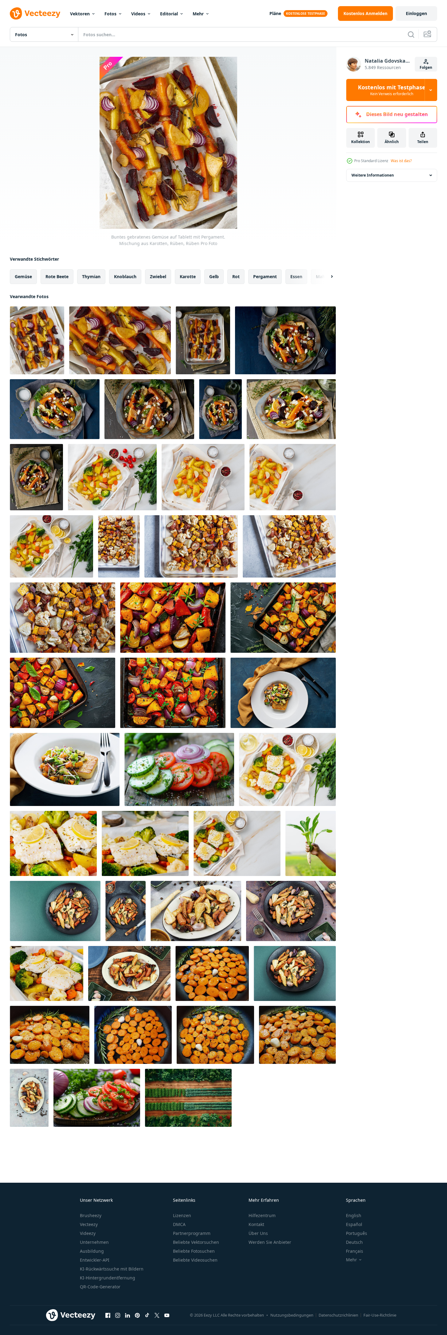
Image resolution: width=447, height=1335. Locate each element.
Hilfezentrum (262, 1215)
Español (354, 1224)
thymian (91, 276)
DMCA (179, 1224)
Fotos (110, 14)
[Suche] (411, 34)
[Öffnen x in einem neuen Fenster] (157, 1315)
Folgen (426, 67)
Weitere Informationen (372, 175)
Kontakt (256, 1224)
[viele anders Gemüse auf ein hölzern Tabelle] (179, 769)
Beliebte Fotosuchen (194, 1251)
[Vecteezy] (35, 13)
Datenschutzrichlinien (338, 1315)
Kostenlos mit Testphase (391, 90)
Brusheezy (90, 1215)
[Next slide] (326, 276)
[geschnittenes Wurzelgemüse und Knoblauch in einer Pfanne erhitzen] (212, 973)
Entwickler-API (94, 1260)
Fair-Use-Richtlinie (379, 1315)
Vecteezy (89, 1224)
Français (354, 1251)
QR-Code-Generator (100, 1287)
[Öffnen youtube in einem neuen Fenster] (166, 1315)
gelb (214, 276)
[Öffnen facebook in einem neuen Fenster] (107, 1315)
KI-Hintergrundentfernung (107, 1278)
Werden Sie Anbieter (270, 1242)
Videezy (88, 1233)
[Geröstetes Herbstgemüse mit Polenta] (283, 693)
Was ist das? (401, 160)
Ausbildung (92, 1251)
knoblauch (125, 276)
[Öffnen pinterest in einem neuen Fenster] (137, 1315)
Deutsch (354, 1242)
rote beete (57, 276)
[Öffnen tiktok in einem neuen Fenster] (147, 1315)
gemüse (23, 276)
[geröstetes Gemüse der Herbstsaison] (118, 546)
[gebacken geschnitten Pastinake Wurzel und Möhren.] (291, 911)
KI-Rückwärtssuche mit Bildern (111, 1269)
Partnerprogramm (191, 1233)
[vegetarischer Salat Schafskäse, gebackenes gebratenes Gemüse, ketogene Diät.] (55, 409)
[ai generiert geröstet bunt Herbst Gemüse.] (172, 617)
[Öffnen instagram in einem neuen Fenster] (117, 1315)
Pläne (275, 13)
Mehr (198, 14)
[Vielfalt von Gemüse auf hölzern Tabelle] (188, 1098)
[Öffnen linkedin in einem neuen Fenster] (127, 1315)
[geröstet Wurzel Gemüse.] (29, 1098)
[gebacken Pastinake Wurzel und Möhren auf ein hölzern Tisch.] (129, 973)
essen (296, 276)
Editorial (169, 14)
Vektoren (80, 14)
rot (236, 276)
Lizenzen (182, 1215)
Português (356, 1233)
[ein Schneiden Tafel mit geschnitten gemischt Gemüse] (96, 1098)
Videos (138, 14)
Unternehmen (94, 1242)
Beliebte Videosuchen (195, 1260)
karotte (188, 276)
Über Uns (258, 1233)
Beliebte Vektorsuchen (196, 1242)
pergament (265, 276)
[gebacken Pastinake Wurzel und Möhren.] (196, 911)
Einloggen (416, 13)
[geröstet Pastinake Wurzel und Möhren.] (55, 911)
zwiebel (158, 276)
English (353, 1215)
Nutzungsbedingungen (291, 1315)
